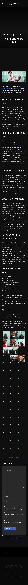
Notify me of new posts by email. (12, 522)
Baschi (12, 183)
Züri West (4, 243)
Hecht (19, 213)
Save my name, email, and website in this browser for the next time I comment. (14, 508)
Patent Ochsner (14, 159)
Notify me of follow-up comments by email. (13, 515)
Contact (9, 573)
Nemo (7, 107)
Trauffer (12, 220)
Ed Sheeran (21, 247)
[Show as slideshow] (14, 457)
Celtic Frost (18, 145)
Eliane (22, 245)
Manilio (19, 183)
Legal (14, 573)
